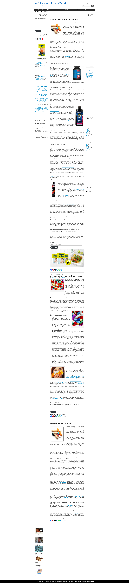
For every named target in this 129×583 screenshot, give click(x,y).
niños (47, 93)
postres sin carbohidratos (61, 482)
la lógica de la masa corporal (78, 379)
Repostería (87, 149)
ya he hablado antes (67, 56)
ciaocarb (44, 89)
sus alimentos (80, 382)
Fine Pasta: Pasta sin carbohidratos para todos (38, 577)
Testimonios (49, 9)
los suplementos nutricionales (67, 505)
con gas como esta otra (55, 121)
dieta (37, 91)
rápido (39, 99)
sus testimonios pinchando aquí (57, 398)
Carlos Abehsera (53, 277)
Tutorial (87, 136)
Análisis (87, 122)
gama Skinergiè (65, 195)
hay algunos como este (70, 140)
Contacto (74, 9)
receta (46, 98)
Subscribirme (38, 30)
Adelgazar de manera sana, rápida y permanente (89, 70)
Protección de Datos (44, 11)
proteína (36, 98)
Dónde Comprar (67, 9)
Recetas (81, 9)
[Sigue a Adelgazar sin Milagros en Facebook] (36, 38)
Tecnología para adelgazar (39, 62)
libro (38, 93)
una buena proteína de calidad (63, 463)
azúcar (47, 87)
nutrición (38, 94)
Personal (87, 133)
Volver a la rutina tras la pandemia (40, 65)
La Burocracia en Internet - (39, 109)
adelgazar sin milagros (39, 87)
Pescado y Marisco (88, 147)
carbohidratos (38, 89)
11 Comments (63, 424)
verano (44, 101)
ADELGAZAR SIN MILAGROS (51, 3)
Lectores (87, 144)
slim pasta (43, 100)
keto (36, 93)
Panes (87, 145)
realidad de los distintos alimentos (75, 381)
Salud (62, 274)
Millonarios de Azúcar (38, 79)
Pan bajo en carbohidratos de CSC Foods (41, 74)
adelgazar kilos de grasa (80, 383)
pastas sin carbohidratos (76, 480)
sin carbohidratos (41, 100)
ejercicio (40, 91)
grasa (42, 91)
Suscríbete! (53, 411)
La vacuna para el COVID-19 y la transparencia (38, 566)
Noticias (87, 129)
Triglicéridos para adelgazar (39, 78)
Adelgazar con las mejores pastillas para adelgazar (66, 276)
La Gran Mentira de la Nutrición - (40, 113)
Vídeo (86, 150)
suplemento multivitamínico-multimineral (67, 167)
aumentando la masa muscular (63, 384)
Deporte (87, 128)
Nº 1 (85, 9)
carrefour (42, 89)
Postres (87, 148)
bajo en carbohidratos (42, 88)
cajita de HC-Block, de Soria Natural (68, 204)
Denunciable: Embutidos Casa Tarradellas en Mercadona (89, 73)
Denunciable (87, 127)
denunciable (45, 90)
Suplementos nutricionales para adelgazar (64, 19)
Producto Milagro (57, 274)
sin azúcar (43, 99)
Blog (77, 9)
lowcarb (40, 93)
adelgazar (44, 86)
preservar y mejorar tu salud (61, 382)
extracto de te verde (60, 101)
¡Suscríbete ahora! (54, 247)
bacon (38, 88)
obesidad (45, 94)
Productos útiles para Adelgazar (60, 423)
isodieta (47, 91)
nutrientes (42, 94)
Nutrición (87, 131)
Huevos (87, 143)
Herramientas (55, 9)
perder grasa (38, 95)
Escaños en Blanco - (38, 111)
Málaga (43, 93)
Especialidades (88, 142)
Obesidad (87, 132)
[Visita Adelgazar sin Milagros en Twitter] (40, 38)
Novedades (87, 130)
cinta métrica (66, 497)
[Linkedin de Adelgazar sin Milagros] (39, 38)
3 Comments (63, 277)
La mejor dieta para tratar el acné (40, 63)
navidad (45, 93)
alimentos (43, 87)
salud (41, 99)
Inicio (36, 9)
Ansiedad (87, 123)
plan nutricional (40, 96)
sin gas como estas (71, 120)
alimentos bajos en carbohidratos (56, 484)
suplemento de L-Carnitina (54, 111)
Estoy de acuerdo (90, 581)
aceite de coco (38, 86)
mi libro (77, 378)
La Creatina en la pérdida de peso (40, 76)
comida (42, 90)
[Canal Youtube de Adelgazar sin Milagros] (42, 38)
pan (46, 94)
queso (44, 98)
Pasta (86, 146)
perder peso (44, 95)
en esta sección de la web (76, 513)
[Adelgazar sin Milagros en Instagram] (37, 38)
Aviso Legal (37, 11)
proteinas (46, 96)
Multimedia (61, 9)
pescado (37, 96)
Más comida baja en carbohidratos (40, 67)
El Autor (43, 9)
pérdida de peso (41, 98)
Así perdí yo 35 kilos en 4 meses (55, 446)
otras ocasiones (78, 495)
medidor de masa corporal (79, 496)
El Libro (39, 9)
